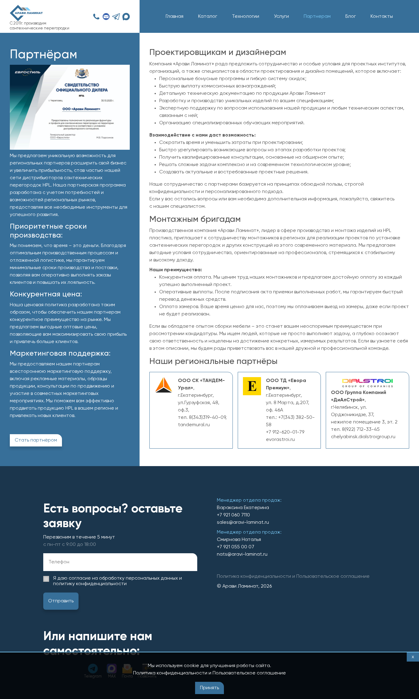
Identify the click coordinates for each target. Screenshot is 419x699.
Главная (174, 16)
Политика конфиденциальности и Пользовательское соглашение (209, 673)
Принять (209, 687)
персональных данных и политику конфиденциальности (117, 581)
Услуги (281, 16)
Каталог (207, 16)
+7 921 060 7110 (233, 515)
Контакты (382, 16)
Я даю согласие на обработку (117, 581)
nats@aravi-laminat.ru (242, 554)
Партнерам (317, 16)
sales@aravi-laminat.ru (243, 522)
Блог (350, 16)
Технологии (245, 16)
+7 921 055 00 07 (235, 547)
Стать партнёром (36, 440)
